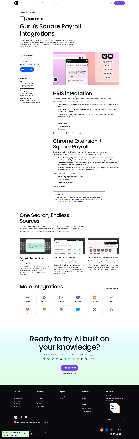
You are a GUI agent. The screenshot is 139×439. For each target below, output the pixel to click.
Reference (40, 401)
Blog (38, 409)
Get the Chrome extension (27, 100)
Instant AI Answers (64, 179)
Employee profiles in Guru (27, 88)
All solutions (17, 406)
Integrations (17, 401)
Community (40, 406)
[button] (25, 3)
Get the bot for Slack (26, 93)
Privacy (44, 432)
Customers (40, 398)
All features (17, 404)
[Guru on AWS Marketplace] (115, 408)
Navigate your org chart (26, 85)
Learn (38, 396)
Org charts (61, 129)
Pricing (56, 3)
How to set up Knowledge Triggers (30, 102)
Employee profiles (64, 126)
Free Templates (86, 411)
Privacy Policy (14, 435)
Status (61, 398)
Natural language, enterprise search (70, 177)
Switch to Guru (86, 408)
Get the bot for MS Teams (27, 95)
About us (84, 398)
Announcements (63, 123)
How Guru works (18, 398)
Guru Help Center (65, 396)
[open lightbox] (86, 68)
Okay (25, 434)
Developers (40, 404)
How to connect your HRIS (27, 83)
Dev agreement (34, 432)
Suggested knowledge (65, 182)
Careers (84, 396)
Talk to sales (119, 3)
